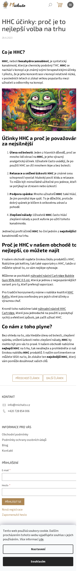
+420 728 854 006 (19, 411)
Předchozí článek (28, 378)
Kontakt (7, 451)
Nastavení (38, 549)
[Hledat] (50, 5)
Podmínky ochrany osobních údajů (24, 440)
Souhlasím (38, 561)
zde (41, 539)
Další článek (54, 378)
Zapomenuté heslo (14, 515)
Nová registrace (12, 509)
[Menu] (70, 5)
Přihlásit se (13, 501)
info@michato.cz (19, 405)
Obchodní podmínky (15, 434)
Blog (5, 445)
